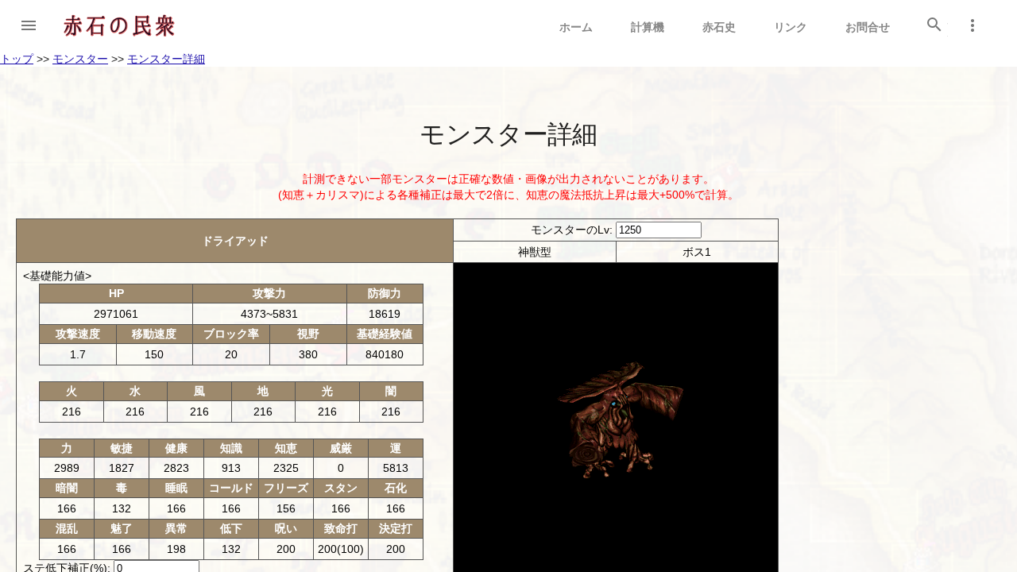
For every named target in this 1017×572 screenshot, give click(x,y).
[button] (29, 25)
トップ (16, 58)
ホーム (576, 27)
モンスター (80, 58)
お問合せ (867, 27)
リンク (790, 27)
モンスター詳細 (166, 58)
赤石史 (719, 27)
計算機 (647, 27)
